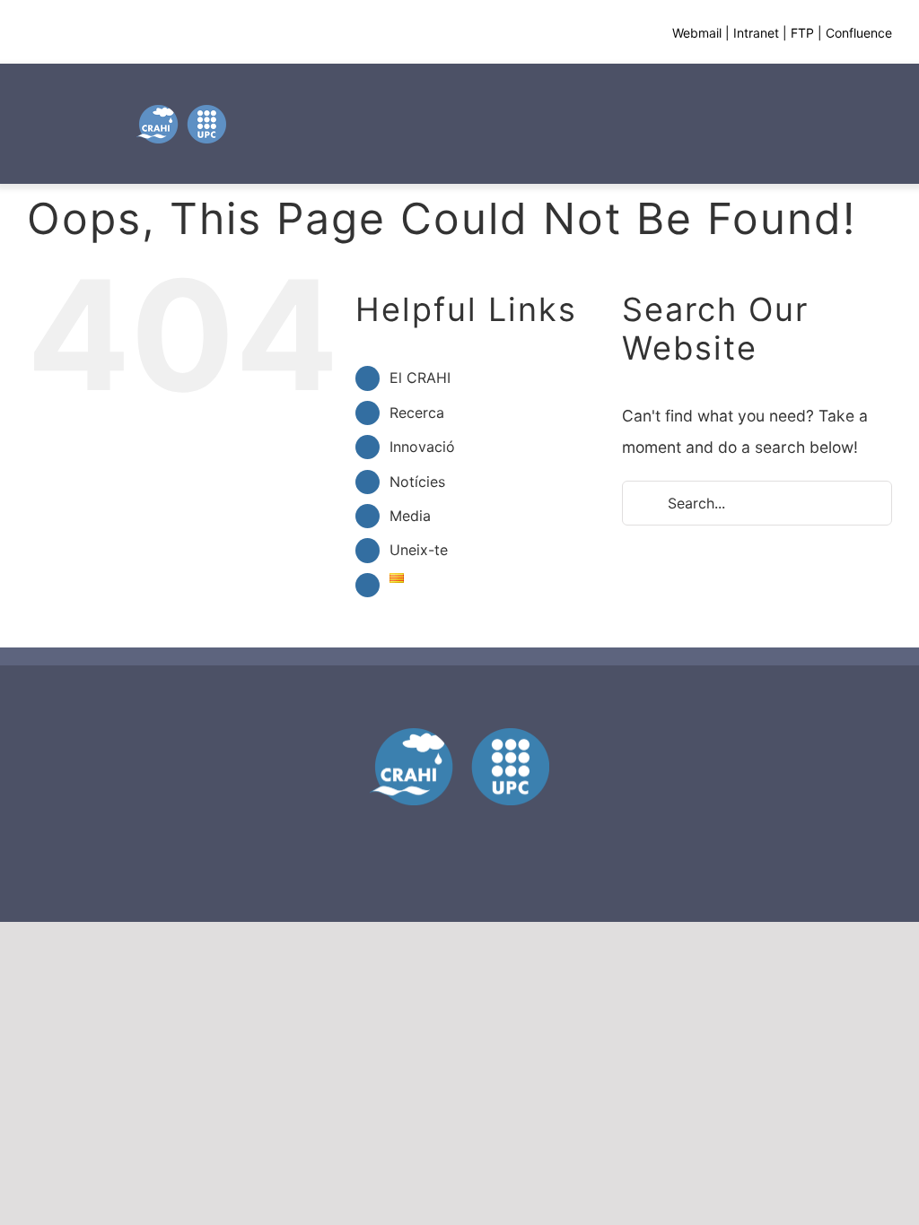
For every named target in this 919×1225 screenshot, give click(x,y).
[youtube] (459, 832)
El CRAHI (420, 378)
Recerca (416, 412)
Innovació (422, 447)
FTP (802, 32)
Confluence (859, 32)
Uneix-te (418, 550)
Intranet (756, 32)
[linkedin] (492, 832)
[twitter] (427, 832)
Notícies (417, 482)
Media (410, 516)
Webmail (697, 32)
